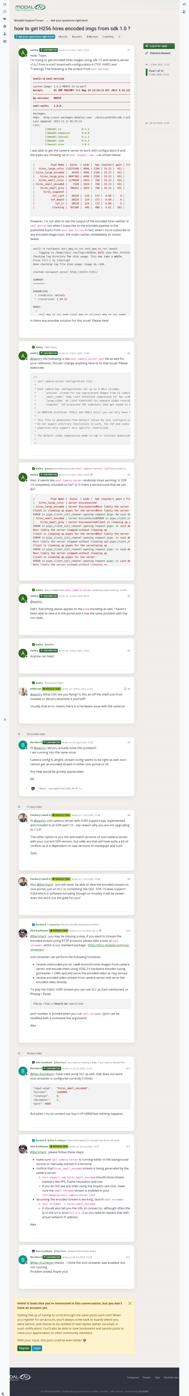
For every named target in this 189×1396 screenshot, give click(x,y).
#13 (128, 1257)
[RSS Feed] (119, 37)
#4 (129, 596)
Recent (147, 1377)
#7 (129, 742)
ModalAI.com (171, 1377)
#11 (128, 1068)
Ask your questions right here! (36, 36)
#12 (128, 1146)
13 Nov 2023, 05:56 (79, 596)
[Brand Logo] (31, 7)
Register (24, 1348)
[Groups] (4, 41)
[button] (4, 719)
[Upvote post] (114, 330)
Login (37, 1348)
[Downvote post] (127, 330)
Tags (157, 1377)
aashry (34, 50)
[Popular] (4, 27)
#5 (129, 650)
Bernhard (36, 742)
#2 (129, 353)
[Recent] (4, 12)
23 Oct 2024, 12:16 (82, 1068)
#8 (129, 815)
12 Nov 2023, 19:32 (79, 50)
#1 (129, 50)
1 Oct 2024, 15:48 (91, 815)
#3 (129, 474)
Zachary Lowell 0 (40, 815)
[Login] (184, 4)
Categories (133, 1377)
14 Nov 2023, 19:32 (79, 650)
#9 (129, 879)
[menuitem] (184, 4)
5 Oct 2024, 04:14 (89, 930)
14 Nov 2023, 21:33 (83, 689)
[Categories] (4, 4)
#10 (128, 930)
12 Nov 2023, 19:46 (79, 353)
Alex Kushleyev (39, 930)
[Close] (130, 1303)
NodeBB (143, 1391)
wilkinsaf (35, 688)
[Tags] (4, 19)
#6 (129, 689)
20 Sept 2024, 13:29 (82, 742)
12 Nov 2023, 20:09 (79, 474)
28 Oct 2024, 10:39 (82, 1257)
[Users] (4, 34)
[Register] (184, 12)
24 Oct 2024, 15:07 (89, 1146)
